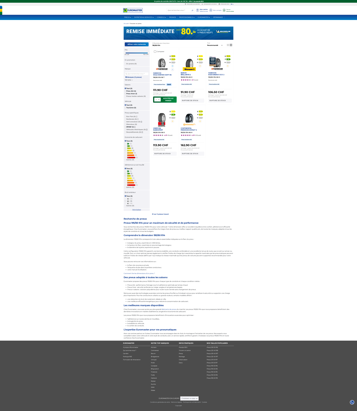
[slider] (125, 53)
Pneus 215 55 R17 (212, 363)
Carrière (125, 353)
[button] (136, 116)
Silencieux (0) (131, 124)
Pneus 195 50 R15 (212, 375)
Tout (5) (129, 88)
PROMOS (172, 17)
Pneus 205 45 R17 (212, 353)
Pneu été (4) (131, 91)
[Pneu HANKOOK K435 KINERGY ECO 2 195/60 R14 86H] (217, 61)
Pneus (181, 353)
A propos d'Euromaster (130, 347)
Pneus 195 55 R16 (212, 366)
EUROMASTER (203, 17)
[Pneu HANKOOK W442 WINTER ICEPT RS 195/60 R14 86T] (161, 61)
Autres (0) (130, 160)
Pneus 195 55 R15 (212, 372)
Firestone (154, 372)
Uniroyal (153, 360)
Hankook (154, 378)
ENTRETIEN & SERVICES (143, 17)
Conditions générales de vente (160, 402)
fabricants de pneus (169, 309)
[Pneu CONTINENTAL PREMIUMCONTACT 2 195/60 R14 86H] (189, 117)
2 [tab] (180, 38)
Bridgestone (155, 356)
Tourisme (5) (131, 108)
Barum (153, 353)
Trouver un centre (193, 4)
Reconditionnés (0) (133, 132)
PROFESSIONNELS (186, 17)
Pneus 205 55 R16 (212, 347)
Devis (180, 363)
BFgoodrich (155, 369)
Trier (208, 43)
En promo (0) (131, 64)
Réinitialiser (136, 210)
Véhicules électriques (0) (136, 129)
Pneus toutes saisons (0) (136, 96)
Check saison (183, 360)
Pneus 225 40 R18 (212, 350)
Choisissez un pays (188, 398)
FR (231, 4)
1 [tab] (177, 38)
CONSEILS (161, 17)
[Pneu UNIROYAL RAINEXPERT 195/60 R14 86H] (161, 116)
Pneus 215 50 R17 (212, 360)
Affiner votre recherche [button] (137, 44)
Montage (182, 356)
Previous (125, 33)
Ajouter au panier (168, 100)
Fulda (153, 375)
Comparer (160, 51)
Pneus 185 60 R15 (212, 378)
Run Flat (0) (131, 116)
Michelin (153, 347)
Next (232, 33)
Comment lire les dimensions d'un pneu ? (139, 273)
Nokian (153, 381)
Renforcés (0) (131, 119)
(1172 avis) (198, 135)
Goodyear (154, 366)
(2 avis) (196, 80)
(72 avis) (170, 135)
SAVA (152, 387)
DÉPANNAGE (218, 17)
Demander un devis (210, 4)
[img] (147, 74)
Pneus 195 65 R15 (212, 369)
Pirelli (153, 363)
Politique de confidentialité (192, 402)
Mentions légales (176, 402)
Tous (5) (129, 141)
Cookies (204, 402)
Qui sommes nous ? (129, 350)
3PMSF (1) (130, 127)
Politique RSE (127, 356)
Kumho (153, 384)
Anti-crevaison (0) (133, 122)
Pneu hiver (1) (131, 94)
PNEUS (127, 17)
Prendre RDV (224, 4)
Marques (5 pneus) (134, 77)
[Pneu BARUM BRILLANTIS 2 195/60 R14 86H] (189, 61)
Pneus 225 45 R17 (212, 356)
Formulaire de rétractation (131, 360)
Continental (155, 350)
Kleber (153, 390)
